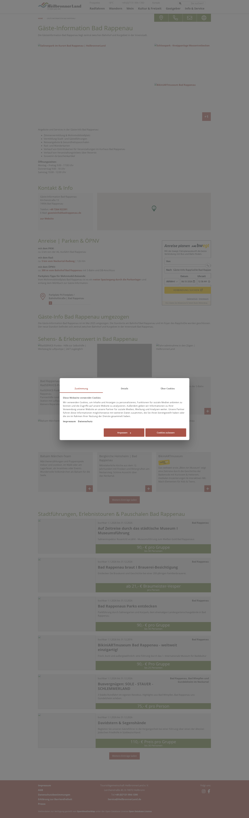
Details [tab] (124, 388)
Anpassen (122, 432)
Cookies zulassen (166, 432)
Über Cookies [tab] (168, 388)
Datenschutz (85, 421)
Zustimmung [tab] (81, 388)
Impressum (69, 421)
